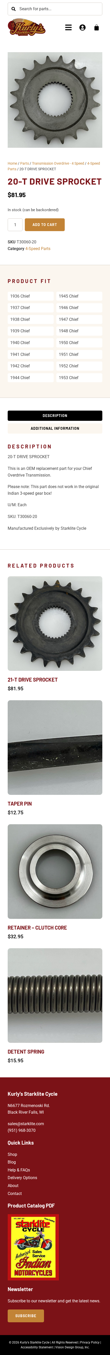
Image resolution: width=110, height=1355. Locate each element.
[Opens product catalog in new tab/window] (33, 1247)
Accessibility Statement (37, 1347)
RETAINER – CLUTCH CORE (37, 927)
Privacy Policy (90, 1342)
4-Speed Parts (37, 248)
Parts (24, 163)
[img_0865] (55, 100)
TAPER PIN (20, 803)
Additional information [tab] (55, 428)
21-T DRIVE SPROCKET (33, 679)
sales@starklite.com (26, 1123)
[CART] (96, 27)
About (13, 1185)
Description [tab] (55, 415)
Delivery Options (22, 1177)
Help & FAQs (19, 1170)
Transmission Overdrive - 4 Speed (58, 163)
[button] (68, 27)
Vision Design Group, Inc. (72, 1347)
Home (12, 163)
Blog (12, 1162)
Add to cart (44, 224)
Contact (15, 1193)
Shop (12, 1154)
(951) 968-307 (20, 1130)
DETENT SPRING (26, 1051)
